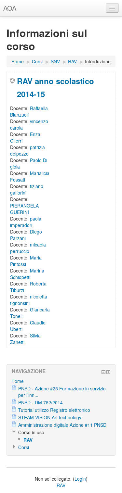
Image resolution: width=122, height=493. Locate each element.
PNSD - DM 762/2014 (40, 402)
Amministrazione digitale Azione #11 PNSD (62, 425)
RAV (72, 61)
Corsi (37, 61)
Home (17, 61)
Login (80, 478)
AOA (9, 8)
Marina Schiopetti (27, 273)
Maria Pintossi (26, 260)
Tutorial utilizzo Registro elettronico (54, 410)
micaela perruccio (28, 247)
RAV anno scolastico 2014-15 (55, 87)
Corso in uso (31, 432)
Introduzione (98, 61)
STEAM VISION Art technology (49, 417)
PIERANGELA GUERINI (24, 208)
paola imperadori (25, 221)
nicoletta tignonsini (28, 299)
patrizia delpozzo (27, 150)
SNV (55, 61)
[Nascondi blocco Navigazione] (103, 372)
